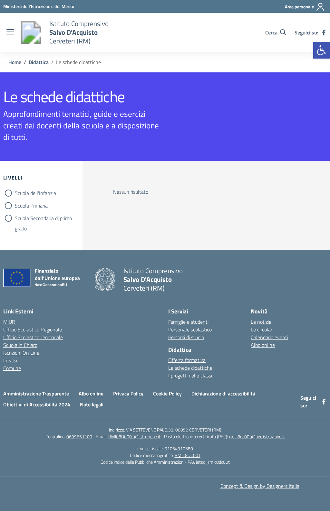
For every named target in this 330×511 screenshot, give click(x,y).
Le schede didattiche (190, 368)
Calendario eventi (269, 337)
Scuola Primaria (31, 205)
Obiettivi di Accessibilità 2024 (36, 404)
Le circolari (262, 329)
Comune (12, 368)
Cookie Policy (167, 393)
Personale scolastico (190, 329)
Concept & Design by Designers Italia (259, 486)
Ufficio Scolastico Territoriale (33, 337)
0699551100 (79, 436)
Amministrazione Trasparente (36, 393)
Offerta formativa (187, 360)
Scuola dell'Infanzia (35, 193)
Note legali (91, 404)
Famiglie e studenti (188, 322)
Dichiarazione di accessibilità (223, 393)
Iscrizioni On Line (21, 353)
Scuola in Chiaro (20, 345)
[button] (321, 50)
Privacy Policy (128, 393)
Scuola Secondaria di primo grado (43, 218)
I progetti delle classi (190, 375)
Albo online (263, 345)
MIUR (9, 322)
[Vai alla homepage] (31, 32)
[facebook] (324, 32)
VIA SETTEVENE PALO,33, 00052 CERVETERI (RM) (173, 429)
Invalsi (10, 360)
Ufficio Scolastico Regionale (32, 329)
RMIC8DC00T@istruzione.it (134, 436)
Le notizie (261, 322)
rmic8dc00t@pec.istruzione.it (257, 436)
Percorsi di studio (186, 337)
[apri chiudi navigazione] (10, 32)
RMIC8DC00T (187, 455)
